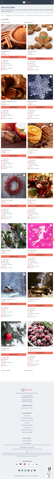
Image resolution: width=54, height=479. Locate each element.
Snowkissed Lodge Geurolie (7, 299)
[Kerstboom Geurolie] (13, 334)
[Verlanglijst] (24, 26)
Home (2, 15)
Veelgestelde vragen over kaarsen (9, 453)
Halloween (38, 449)
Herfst (34, 449)
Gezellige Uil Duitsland (27, 401)
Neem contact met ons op (27, 420)
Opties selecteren (14, 57)
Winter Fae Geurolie (32, 250)
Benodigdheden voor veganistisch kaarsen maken (40, 453)
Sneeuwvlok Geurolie (32, 101)
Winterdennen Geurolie (6, 250)
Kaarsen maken (6, 444)
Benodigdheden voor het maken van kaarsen (15, 15)
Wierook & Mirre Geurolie (33, 299)
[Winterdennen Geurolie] (13, 235)
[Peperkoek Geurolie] (40, 37)
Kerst (41, 449)
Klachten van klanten (27, 432)
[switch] (49, 476)
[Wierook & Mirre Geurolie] (40, 284)
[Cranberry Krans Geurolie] (13, 185)
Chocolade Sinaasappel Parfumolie (9, 101)
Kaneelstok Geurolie (5, 51)
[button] (49, 2)
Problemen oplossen (20, 453)
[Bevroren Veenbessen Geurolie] (40, 334)
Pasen (23, 449)
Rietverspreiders (17, 444)
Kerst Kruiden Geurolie (33, 150)
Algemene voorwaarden (27, 430)
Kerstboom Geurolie (5, 348)
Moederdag (20, 449)
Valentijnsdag (14, 449)
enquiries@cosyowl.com (27, 397)
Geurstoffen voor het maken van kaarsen (35, 15)
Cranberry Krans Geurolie (7, 200)
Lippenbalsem (37, 444)
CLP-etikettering (27, 453)
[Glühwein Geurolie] (40, 185)
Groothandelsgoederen (27, 418)
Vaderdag (27, 449)
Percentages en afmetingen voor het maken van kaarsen (41, 454)
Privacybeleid (27, 427)
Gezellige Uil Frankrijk (27, 399)
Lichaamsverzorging (30, 444)
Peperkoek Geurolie (32, 51)
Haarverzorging (43, 444)
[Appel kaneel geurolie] (13, 135)
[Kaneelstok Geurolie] (13, 37)
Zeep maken (23, 444)
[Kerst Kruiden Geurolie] (40, 135)
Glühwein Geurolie (32, 200)
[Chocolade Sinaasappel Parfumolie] (13, 87)
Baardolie (48, 444)
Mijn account (27, 415)
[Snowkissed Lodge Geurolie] (13, 284)
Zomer (31, 449)
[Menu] (3, 2)
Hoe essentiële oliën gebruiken (32, 456)
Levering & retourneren (27, 425)
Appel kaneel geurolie (6, 150)
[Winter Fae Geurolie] (40, 235)
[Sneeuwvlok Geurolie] (40, 87)
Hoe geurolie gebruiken (21, 456)
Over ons (27, 423)
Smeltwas (12, 444)
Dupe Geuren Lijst (27, 440)
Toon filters (6, 19)
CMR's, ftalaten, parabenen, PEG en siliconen (21, 454)
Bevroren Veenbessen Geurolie (35, 348)
